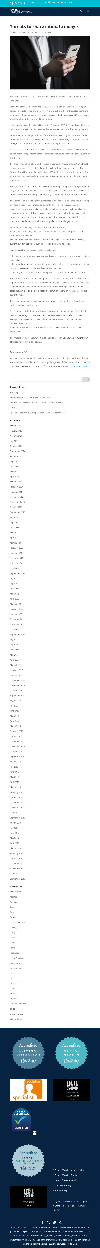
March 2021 (15, 665)
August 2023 (15, 517)
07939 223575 (20, 2)
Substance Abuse (18, 1003)
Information (15, 963)
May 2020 (14, 716)
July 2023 (14, 522)
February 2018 (16, 853)
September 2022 (17, 573)
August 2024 (15, 456)
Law (12, 973)
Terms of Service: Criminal (66, 1175)
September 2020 (17, 695)
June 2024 (14, 466)
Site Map (72, 1243)
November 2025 (17, 436)
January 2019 (16, 797)
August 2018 (15, 822)
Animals (13, 902)
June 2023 (14, 527)
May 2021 (14, 654)
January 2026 (16, 431)
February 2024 (16, 486)
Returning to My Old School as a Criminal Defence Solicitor (37, 402)
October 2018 (16, 812)
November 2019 (17, 746)
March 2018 (15, 848)
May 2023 (14, 532)
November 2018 (17, 807)
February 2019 (16, 792)
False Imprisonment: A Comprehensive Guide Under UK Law (37, 412)
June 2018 (14, 833)
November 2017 (17, 868)
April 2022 (14, 598)
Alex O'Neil (51, 1227)
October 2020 (16, 690)
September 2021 (17, 634)
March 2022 (15, 604)
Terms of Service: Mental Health (69, 1170)
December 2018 (17, 802)
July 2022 (14, 583)
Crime (48, 32)
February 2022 (16, 609)
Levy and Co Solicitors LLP (22, 32)
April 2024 (14, 476)
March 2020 (15, 726)
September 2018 (17, 817)
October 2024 (16, 446)
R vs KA (13, 407)
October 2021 (16, 629)
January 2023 (16, 553)
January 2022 (16, 614)
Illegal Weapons (17, 958)
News (12, 988)
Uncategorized (16, 1014)
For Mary (14, 392)
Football (13, 947)
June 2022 (14, 588)
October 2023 (16, 507)
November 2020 (17, 685)
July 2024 (14, 461)
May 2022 (14, 593)
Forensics (14, 953)
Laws (12, 978)
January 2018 (16, 858)
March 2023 (15, 543)
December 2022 (17, 558)
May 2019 (14, 777)
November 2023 (17, 502)
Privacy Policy (61, 1190)
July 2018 (14, 828)
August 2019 (15, 761)
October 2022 (16, 568)
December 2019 (17, 741)
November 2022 (17, 563)
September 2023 (17, 512)
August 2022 (15, 578)
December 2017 (17, 863)
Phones (13, 993)
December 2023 (17, 497)
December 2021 (17, 619)
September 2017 (17, 878)
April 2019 (14, 782)
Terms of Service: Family (66, 1180)
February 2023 (16, 548)
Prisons (13, 998)
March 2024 (15, 481)
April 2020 (14, 721)
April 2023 (14, 537)
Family (13, 937)
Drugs (13, 932)
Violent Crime (16, 1019)
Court (12, 912)
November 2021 (17, 624)
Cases (12, 907)
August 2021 (15, 639)
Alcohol (13, 896)
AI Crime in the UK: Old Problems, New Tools (30, 397)
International (16, 968)
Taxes (12, 1008)
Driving (13, 927)
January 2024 (16, 492)
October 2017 (16, 873)
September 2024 (17, 451)
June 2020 (14, 710)
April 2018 (14, 843)
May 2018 (14, 838)
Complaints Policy (63, 1185)
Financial (14, 942)
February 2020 (16, 731)
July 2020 (14, 705)
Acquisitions (15, 891)
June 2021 (14, 649)
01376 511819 (38, 2)
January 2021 (16, 675)
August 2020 (15, 700)
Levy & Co (14, 983)
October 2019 (16, 751)
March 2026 (15, 425)
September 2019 (17, 756)
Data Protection (17, 922)
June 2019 (14, 772)
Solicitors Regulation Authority (45, 1243)
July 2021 (14, 644)
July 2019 (14, 766)
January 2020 (16, 736)
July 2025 (14, 441)
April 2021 (14, 660)
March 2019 (15, 787)
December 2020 (17, 680)
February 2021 (16, 670)
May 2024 (14, 471)
